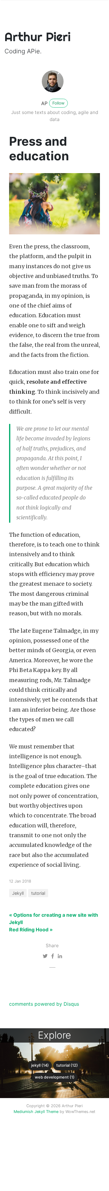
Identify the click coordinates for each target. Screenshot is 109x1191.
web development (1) (54, 1077)
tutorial (38, 893)
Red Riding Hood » (31, 929)
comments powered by (44, 1004)
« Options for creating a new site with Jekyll (53, 918)
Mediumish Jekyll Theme (36, 1111)
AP (44, 103)
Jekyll (18, 893)
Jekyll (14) (40, 1065)
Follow (58, 103)
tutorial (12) (67, 1065)
